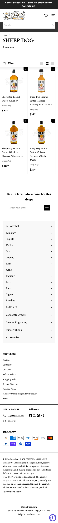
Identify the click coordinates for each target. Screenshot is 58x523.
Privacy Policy (9, 389)
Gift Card (7, 370)
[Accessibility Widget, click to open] (52, 517)
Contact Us (7, 365)
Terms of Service (10, 384)
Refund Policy (9, 374)
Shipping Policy (10, 379)
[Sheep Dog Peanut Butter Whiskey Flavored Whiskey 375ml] (41, 146)
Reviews (6, 360)
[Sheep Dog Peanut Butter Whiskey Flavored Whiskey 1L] (14, 144)
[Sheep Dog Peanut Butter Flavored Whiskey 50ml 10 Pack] (41, 93)
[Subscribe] (47, 208)
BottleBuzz (26, 507)
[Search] (52, 25)
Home (5, 35)
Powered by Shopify (12, 492)
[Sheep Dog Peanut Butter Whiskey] (14, 91)
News (5, 399)
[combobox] (29, 25)
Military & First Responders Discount (20, 394)
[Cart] (45, 15)
